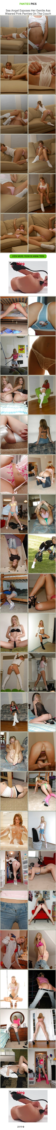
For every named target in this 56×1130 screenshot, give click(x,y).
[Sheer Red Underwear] (42, 593)
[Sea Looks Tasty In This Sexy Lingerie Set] (14, 474)
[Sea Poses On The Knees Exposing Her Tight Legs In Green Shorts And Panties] (42, 514)
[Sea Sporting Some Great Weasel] (42, 870)
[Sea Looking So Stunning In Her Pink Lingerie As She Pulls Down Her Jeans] (42, 949)
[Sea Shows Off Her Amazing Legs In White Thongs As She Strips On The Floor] (42, 633)
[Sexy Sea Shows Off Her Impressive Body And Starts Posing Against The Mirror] (42, 474)
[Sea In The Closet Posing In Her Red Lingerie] (14, 870)
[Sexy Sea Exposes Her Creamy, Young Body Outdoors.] (42, 316)
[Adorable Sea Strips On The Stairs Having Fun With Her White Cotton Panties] (14, 435)
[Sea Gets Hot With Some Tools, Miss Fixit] (14, 514)
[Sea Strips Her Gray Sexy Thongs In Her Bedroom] (14, 1029)
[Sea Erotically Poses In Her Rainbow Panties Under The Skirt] (14, 593)
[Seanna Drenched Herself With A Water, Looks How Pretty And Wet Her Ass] (14, 553)
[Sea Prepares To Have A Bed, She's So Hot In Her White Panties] (14, 949)
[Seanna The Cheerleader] (42, 553)
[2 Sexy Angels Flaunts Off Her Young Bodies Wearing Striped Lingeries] (14, 395)
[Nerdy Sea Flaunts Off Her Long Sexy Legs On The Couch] (14, 712)
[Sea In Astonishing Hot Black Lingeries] (42, 712)
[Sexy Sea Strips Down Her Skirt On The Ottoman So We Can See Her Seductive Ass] (14, 672)
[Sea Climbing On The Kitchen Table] (14, 910)
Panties (28, 3)
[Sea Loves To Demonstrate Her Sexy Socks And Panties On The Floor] (42, 395)
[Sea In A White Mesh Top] (14, 1068)
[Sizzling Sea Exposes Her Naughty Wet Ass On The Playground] (42, 989)
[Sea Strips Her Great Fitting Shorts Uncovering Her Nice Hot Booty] (42, 672)
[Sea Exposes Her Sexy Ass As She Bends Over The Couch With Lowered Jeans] (42, 435)
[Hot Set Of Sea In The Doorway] (14, 989)
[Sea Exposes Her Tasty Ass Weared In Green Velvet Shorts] (14, 751)
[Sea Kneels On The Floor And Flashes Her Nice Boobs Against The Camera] (14, 791)
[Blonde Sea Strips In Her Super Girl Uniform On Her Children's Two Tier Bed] (42, 910)
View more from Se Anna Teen (28, 256)
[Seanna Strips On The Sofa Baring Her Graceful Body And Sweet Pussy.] (42, 831)
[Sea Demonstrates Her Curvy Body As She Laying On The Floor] (42, 751)
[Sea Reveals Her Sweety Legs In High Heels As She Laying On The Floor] (42, 355)
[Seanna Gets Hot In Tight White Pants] (14, 316)
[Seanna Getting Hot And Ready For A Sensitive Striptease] (14, 633)
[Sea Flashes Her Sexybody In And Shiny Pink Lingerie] (42, 1029)
